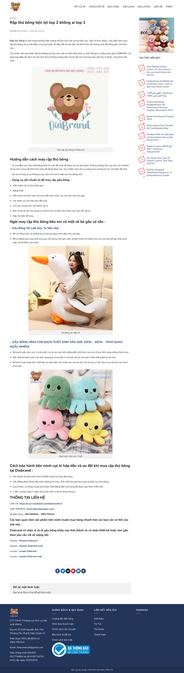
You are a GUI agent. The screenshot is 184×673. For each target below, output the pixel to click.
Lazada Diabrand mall (30, 556)
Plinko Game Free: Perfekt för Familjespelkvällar (160, 127)
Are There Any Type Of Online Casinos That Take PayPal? (160, 161)
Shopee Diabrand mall (31, 545)
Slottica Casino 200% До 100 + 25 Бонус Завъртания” (159, 149)
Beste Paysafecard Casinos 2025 (160, 118)
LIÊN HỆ (158, 6)
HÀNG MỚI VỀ (97, 6)
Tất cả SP (80, 6)
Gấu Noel (113, 6)
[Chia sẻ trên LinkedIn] (78, 571)
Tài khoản (99, 629)
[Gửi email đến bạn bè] (68, 571)
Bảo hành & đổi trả (61, 634)
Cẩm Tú (41, 31)
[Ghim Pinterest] (73, 571)
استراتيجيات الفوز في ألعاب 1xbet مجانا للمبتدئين (160, 94)
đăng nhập (28, 592)
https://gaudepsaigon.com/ (40, 508)
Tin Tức (13, 18)
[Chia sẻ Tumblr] (83, 571)
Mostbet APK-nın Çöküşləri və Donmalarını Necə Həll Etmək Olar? (160, 137)
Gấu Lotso (144, 6)
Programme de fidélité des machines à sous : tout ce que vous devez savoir (160, 84)
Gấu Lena (128, 6)
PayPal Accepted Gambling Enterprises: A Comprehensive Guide (159, 172)
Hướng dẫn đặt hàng (62, 618)
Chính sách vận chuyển (64, 629)
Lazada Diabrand (28, 551)
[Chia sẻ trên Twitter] (62, 571)
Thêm (169, 6)
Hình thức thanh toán (63, 623)
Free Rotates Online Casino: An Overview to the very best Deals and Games (159, 70)
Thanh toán (100, 634)
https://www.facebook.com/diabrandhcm (40, 503)
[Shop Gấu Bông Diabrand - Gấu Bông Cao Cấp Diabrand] (15, 7)
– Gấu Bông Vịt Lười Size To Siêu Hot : (35, 228)
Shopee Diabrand (28, 540)
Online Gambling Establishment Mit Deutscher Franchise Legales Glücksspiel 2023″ (160, 106)
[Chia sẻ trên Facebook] (57, 571)
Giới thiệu (99, 618)
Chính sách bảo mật (62, 639)
